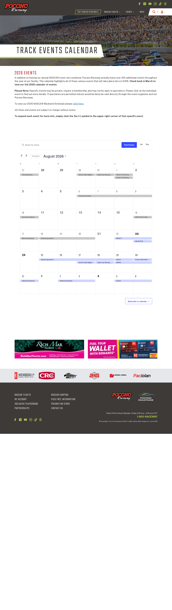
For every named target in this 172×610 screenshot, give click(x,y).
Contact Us (57, 408)
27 (23, 170)
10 (23, 213)
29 (117, 255)
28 (98, 255)
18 (42, 234)
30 (80, 170)
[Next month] (26, 155)
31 (98, 170)
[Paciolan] (136, 375)
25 (42, 255)
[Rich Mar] (49, 349)
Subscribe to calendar (137, 301)
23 (137, 234)
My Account (21, 399)
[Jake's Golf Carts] (89, 375)
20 (80, 234)
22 (117, 234)
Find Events (129, 145)
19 (61, 234)
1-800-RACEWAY (147, 416)
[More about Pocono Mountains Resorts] (146, 396)
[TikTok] (160, 3)
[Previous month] (21, 155)
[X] (144, 3)
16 (136, 213)
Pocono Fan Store (60, 404)
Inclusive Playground (26, 404)
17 (23, 234)
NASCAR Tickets (23, 395)
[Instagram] (155, 3)
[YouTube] (149, 3)
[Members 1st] (122, 349)
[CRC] (41, 375)
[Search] (154, 11)
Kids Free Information (63, 399)
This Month (36, 156)
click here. (78, 103)
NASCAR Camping (59, 395)
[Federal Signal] (113, 375)
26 (61, 255)
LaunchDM (153, 421)
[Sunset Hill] (65, 375)
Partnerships (22, 408)
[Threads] (165, 3)
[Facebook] (139, 3)
